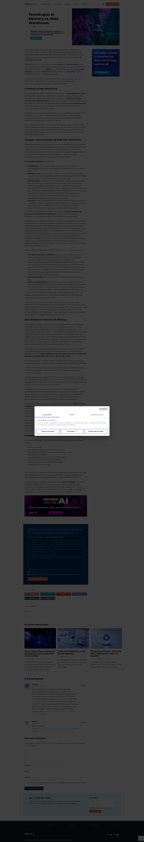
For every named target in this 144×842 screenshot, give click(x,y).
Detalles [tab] (72, 414)
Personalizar (71, 431)
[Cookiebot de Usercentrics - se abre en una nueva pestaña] (100, 409)
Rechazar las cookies (48, 431)
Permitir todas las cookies (96, 431)
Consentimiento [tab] (47, 414)
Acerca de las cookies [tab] (97, 414)
